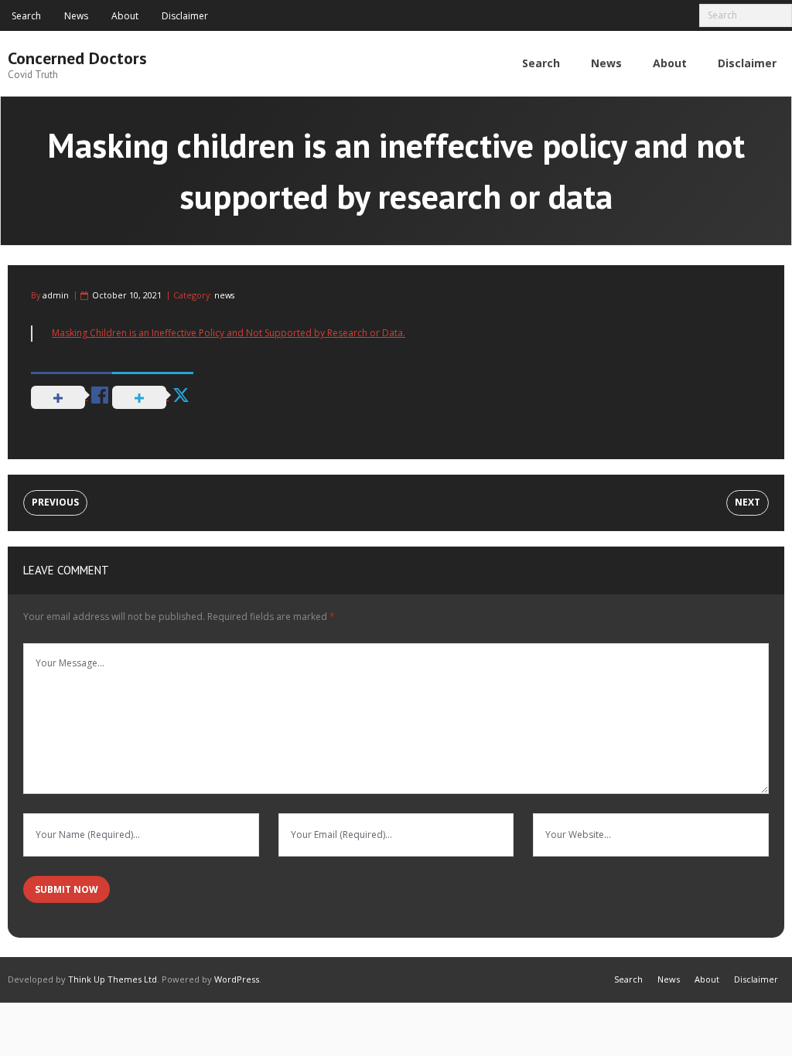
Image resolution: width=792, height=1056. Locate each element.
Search (26, 15)
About (124, 15)
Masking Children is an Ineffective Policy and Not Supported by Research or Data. (228, 332)
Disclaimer (185, 15)
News (76, 15)
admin (56, 295)
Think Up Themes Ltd (112, 979)
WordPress (236, 979)
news (224, 295)
